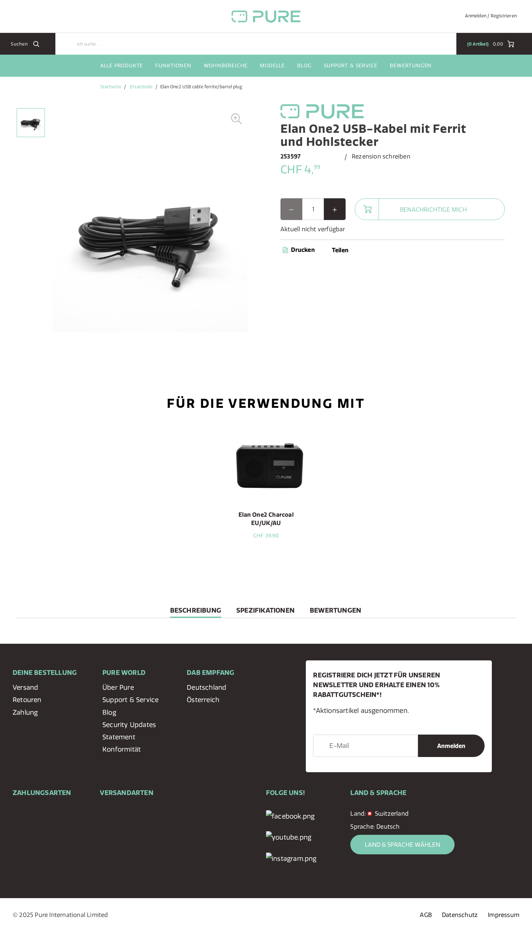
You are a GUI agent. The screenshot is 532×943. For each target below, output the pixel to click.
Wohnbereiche (226, 65)
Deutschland (206, 687)
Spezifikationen (265, 610)
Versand (25, 687)
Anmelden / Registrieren (491, 15)
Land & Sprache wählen (402, 844)
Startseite (110, 86)
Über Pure (118, 687)
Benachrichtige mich (433, 209)
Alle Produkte (121, 65)
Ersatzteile (141, 86)
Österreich (203, 699)
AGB (426, 914)
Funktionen (173, 65)
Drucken (302, 249)
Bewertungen (411, 65)
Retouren (27, 699)
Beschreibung (195, 612)
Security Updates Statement (129, 730)
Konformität (121, 749)
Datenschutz (460, 914)
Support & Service (351, 65)
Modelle (272, 65)
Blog (304, 65)
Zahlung (25, 712)
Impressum (503, 914)
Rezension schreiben (381, 156)
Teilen (340, 250)
